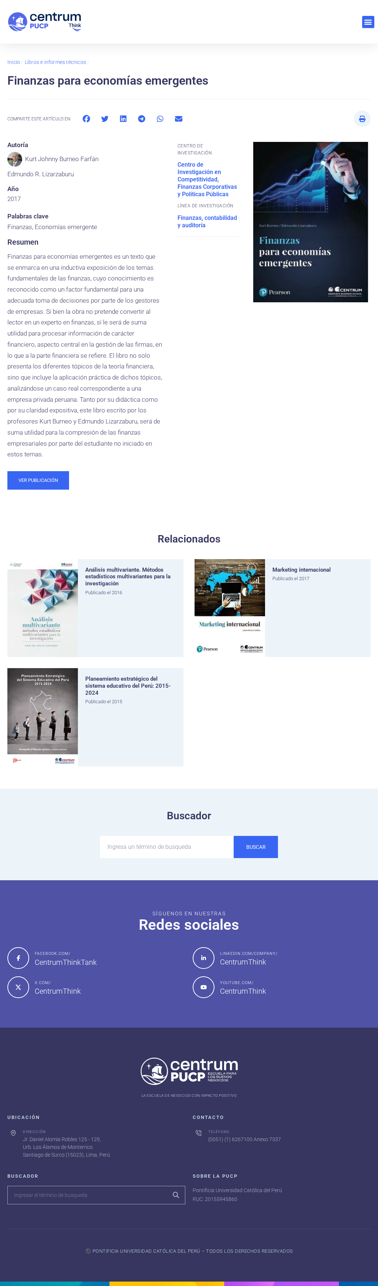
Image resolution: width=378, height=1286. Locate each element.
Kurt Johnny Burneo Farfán (62, 159)
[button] (368, 22)
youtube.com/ (237, 982)
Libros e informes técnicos (55, 62)
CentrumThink (243, 961)
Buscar (256, 847)
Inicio (13, 62)
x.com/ (43, 982)
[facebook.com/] (18, 958)
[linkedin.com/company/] (203, 958)
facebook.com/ (53, 953)
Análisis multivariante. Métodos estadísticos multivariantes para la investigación (128, 577)
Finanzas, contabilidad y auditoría (207, 221)
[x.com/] (18, 987)
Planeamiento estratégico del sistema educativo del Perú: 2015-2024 (128, 686)
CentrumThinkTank (66, 962)
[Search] (175, 1195)
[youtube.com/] (203, 987)
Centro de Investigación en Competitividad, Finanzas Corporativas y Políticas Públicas (207, 179)
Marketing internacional (301, 570)
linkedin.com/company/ (249, 953)
